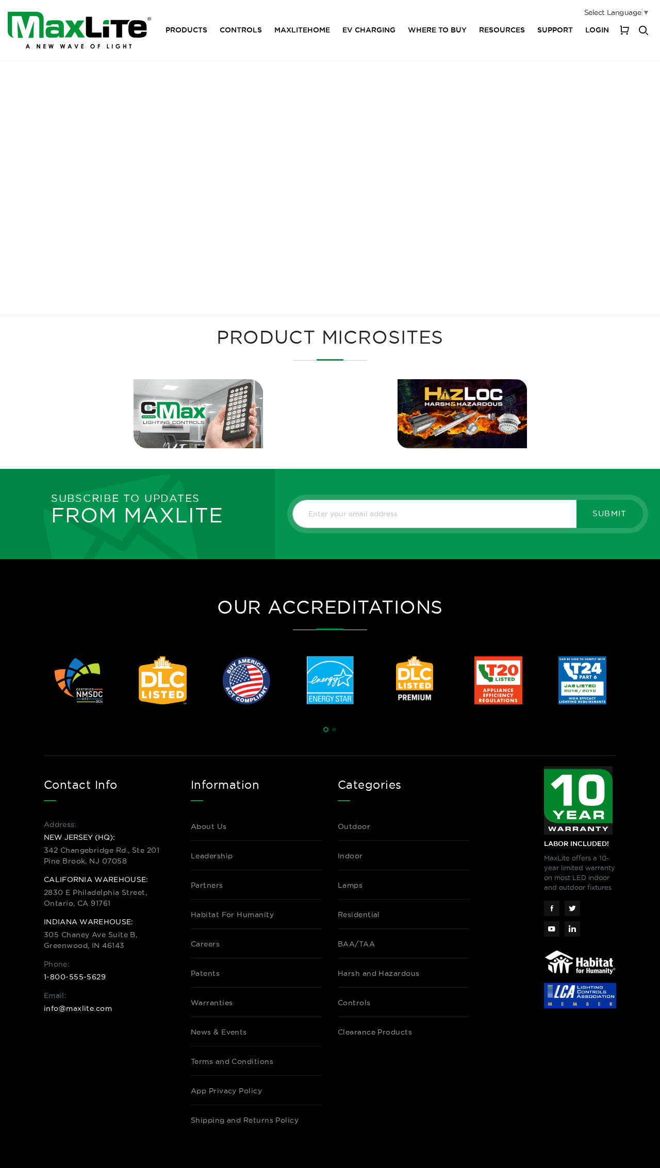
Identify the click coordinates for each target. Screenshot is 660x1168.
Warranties (212, 1002)
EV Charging (368, 30)
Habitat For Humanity (232, 914)
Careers (205, 944)
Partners (207, 885)
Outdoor (354, 826)
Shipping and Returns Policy (245, 1120)
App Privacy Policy (226, 1091)
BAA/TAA (356, 944)
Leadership (212, 856)
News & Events (219, 1032)
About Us (209, 826)
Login (597, 30)
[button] (326, 729)
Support (555, 30)
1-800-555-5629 (75, 977)
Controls (241, 30)
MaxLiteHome (302, 30)
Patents (205, 973)
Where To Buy (437, 30)
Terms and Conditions (232, 1061)
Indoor (350, 856)
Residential (359, 914)
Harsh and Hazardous (379, 973)
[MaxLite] (79, 30)
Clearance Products (375, 1032)
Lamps (350, 885)
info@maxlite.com (78, 1008)
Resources (502, 30)
